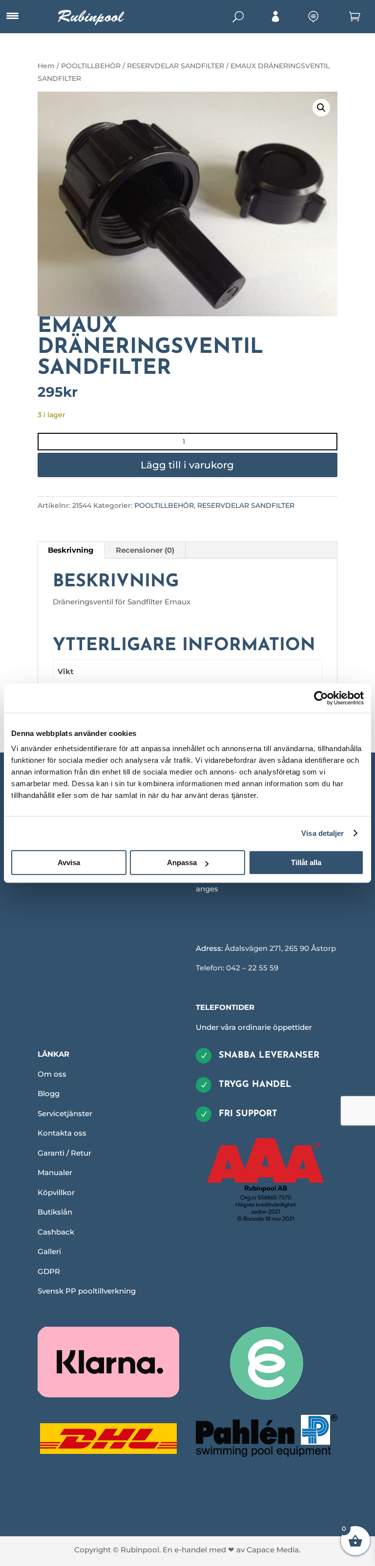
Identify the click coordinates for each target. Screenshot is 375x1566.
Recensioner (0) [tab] (145, 550)
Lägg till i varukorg (187, 465)
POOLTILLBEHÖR (91, 66)
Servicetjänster (65, 1113)
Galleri (49, 1251)
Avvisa (69, 862)
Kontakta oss (62, 1133)
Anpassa (182, 862)
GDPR (49, 1271)
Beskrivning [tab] (71, 550)
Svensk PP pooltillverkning (87, 1290)
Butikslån (55, 1212)
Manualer (55, 1172)
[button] (321, 107)
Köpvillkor (56, 1192)
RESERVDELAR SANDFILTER (175, 66)
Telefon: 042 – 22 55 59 (237, 967)
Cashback (56, 1232)
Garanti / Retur (64, 1153)
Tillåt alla (306, 862)
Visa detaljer (322, 833)
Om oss (52, 1074)
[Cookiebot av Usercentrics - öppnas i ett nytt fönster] (321, 698)
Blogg (49, 1093)
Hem (46, 66)
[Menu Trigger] (12, 16)
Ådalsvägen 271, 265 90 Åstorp (280, 948)
